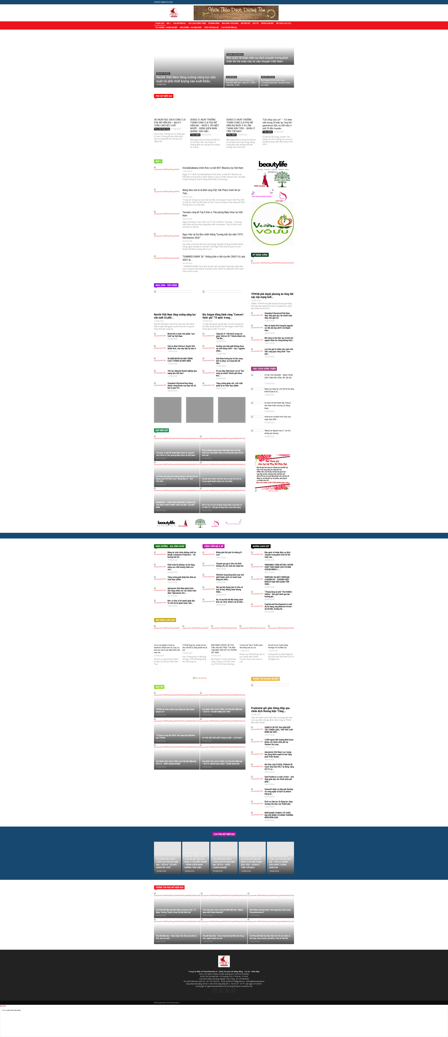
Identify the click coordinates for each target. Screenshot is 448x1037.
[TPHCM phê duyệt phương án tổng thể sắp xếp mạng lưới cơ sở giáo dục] (272, 275)
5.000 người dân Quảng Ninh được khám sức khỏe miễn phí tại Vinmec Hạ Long (279, 742)
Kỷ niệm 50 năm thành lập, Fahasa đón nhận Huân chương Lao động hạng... (277, 405)
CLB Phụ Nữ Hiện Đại (229, 27)
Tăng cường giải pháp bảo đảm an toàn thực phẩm (182, 578)
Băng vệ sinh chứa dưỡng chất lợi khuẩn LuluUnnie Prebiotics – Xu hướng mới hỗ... (182, 554)
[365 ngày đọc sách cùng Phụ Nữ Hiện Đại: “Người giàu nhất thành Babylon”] (224, 906)
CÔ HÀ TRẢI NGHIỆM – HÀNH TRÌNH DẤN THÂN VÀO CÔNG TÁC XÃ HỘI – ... (278, 378)
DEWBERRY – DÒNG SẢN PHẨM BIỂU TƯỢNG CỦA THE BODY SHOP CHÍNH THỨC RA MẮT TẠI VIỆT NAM (176, 504)
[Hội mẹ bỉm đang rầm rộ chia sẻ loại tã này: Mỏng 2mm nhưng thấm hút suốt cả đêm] (208, 590)
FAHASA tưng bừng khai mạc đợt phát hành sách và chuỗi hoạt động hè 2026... (230, 577)
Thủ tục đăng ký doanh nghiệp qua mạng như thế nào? (182, 372)
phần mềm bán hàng (14, 1010)
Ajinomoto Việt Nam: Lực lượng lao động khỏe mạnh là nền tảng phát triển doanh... (278, 754)
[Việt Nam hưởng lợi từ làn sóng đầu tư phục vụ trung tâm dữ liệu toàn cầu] (208, 361)
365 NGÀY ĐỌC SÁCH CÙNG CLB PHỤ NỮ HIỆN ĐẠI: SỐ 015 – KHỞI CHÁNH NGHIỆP (176, 762)
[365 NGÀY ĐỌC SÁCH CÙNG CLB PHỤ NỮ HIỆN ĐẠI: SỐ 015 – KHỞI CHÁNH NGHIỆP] (177, 758)
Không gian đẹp (267, 23)
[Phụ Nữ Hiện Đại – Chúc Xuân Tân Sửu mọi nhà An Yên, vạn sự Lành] (177, 932)
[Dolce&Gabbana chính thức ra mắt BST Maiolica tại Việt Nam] (166, 175)
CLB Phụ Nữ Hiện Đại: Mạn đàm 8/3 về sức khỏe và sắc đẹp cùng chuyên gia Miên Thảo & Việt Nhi (270, 937)
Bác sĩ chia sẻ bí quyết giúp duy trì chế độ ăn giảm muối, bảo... (181, 601)
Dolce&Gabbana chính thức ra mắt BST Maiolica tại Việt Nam (212, 167)
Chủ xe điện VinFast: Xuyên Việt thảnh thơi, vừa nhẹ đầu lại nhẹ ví (182, 347)
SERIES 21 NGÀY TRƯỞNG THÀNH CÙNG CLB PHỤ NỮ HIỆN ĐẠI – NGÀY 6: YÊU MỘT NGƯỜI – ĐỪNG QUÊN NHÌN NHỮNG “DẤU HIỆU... (204, 125)
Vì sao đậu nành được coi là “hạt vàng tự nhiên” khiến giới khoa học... (230, 373)
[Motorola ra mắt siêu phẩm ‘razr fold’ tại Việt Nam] (160, 337)
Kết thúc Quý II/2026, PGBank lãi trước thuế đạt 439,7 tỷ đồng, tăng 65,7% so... (279, 766)
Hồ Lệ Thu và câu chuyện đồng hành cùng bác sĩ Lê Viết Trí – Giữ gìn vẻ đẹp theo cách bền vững (222, 506)
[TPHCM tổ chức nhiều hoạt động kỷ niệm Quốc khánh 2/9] (177, 706)
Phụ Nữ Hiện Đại (179, 23)
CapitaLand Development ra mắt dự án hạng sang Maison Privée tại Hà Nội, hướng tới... (278, 606)
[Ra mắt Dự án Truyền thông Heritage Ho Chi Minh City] (281, 634)
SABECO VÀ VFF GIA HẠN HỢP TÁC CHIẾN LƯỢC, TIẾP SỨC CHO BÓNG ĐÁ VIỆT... (279, 729)
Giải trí (256, 23)
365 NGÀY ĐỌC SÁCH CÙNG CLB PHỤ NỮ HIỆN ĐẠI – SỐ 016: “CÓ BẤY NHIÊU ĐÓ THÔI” (222, 710)
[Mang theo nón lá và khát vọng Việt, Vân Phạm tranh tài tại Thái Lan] (166, 197)
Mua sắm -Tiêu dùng (230, 23)
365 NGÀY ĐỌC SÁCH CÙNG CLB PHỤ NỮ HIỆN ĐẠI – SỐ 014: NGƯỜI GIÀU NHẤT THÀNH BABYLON (222, 762)
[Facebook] (214, 990)
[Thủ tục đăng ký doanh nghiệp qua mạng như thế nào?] (160, 374)
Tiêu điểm (195, 135)
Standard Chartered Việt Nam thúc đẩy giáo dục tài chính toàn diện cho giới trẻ (278, 315)
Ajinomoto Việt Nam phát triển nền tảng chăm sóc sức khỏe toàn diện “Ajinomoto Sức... (182, 590)
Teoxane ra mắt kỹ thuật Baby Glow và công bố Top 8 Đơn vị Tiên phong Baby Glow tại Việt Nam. (176, 454)
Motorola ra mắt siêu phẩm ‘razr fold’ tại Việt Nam (181, 335)
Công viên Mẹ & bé (211, 27)
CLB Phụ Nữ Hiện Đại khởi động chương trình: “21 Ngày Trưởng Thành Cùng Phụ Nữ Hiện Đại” (176, 911)
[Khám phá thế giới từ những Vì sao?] (208, 555)
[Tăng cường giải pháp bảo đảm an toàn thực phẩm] (160, 580)
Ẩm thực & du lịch (283, 23)
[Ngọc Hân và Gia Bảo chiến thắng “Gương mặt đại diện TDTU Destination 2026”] (166, 241)
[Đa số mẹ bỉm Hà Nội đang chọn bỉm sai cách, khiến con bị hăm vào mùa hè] (208, 602)
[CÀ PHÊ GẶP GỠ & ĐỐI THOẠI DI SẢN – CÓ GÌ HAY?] (223, 732)
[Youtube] (233, 990)
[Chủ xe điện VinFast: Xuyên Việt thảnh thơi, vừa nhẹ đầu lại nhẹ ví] (160, 349)
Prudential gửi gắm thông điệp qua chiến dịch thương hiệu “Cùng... (270, 709)
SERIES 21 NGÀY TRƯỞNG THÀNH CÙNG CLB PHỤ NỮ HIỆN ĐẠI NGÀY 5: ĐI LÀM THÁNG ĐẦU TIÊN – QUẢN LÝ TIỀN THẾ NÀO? (240, 125)
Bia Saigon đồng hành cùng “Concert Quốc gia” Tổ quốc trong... (223, 316)
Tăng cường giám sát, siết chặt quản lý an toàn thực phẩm (229, 384)
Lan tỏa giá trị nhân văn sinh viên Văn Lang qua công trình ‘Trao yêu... (279, 351)
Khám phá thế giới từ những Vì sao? (229, 553)
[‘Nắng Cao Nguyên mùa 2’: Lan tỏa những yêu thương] (257, 433)
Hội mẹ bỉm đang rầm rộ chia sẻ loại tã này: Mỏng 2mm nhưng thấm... (229, 589)
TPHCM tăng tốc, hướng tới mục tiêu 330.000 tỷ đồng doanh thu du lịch (194, 647)
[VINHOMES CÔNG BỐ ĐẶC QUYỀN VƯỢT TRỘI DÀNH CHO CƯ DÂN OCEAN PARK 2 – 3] (257, 568)
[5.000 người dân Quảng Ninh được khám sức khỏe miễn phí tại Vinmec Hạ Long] (257, 743)
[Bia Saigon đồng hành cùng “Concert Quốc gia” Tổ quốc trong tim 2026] (276, 76)
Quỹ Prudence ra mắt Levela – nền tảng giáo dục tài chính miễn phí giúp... (279, 779)
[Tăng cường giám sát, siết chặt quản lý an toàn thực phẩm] (208, 386)
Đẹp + (169, 23)
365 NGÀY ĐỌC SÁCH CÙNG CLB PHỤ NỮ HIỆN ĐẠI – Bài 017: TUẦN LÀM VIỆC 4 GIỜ (170, 122)
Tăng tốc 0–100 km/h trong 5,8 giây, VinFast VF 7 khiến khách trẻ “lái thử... (230, 336)
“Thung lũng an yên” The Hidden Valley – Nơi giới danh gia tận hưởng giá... (278, 594)
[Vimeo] (227, 990)
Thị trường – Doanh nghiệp (166, 27)
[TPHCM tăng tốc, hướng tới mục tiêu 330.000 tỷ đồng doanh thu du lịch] (195, 634)
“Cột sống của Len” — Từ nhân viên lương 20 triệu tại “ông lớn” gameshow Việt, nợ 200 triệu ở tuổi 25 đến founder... (277, 124)
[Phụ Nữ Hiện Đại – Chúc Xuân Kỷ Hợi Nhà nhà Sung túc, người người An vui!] (224, 932)
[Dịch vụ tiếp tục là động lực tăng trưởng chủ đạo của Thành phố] (257, 804)
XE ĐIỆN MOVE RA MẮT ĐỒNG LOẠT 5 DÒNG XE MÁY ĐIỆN (180, 359)
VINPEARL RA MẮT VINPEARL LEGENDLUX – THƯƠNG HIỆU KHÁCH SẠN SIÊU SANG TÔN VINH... (277, 580)
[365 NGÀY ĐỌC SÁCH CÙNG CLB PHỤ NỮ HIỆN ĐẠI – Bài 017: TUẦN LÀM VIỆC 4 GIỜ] (241, 76)
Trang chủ (159, 23)
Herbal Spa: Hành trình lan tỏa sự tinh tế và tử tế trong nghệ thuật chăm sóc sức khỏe (221, 480)
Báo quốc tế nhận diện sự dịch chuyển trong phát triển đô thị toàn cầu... (277, 554)
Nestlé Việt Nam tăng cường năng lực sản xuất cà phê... (175, 316)
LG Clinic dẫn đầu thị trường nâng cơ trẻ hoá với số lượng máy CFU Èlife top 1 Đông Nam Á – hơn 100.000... (177, 478)
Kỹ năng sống (213, 23)
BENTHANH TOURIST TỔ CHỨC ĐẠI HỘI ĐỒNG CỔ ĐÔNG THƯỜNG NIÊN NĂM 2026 (279, 815)
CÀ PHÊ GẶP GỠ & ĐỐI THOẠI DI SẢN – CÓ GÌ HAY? (222, 738)
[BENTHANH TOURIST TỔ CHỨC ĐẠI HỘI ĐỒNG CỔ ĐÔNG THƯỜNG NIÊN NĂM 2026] (257, 816)
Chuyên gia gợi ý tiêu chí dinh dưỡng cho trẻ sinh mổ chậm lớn (229, 564)
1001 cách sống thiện (197, 23)
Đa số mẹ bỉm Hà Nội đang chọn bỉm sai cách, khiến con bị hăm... (230, 600)
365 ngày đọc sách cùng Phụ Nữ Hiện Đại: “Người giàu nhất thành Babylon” (223, 911)
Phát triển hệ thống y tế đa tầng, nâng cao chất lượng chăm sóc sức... (181, 567)
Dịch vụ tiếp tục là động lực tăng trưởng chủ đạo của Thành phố (278, 802)
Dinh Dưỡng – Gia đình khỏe (191, 27)
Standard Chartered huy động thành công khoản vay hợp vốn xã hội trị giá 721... (182, 385)
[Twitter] (221, 990)
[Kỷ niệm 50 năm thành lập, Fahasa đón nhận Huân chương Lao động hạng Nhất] (257, 405)
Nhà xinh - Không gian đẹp (235, 54)
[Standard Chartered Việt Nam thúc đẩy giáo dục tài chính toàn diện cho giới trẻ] (257, 316)
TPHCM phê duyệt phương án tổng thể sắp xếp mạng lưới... (272, 295)
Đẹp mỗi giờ (245, 23)
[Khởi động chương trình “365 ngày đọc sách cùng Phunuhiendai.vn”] (271, 906)
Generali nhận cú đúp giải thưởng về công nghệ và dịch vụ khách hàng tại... (279, 791)
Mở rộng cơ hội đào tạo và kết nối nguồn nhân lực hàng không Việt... (279, 339)
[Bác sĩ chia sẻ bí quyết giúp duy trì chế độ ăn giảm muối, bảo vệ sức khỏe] (160, 604)
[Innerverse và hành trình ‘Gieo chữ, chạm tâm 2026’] (257, 419)
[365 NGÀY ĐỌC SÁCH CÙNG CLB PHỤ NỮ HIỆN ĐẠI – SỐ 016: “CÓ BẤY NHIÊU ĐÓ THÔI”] (223, 706)
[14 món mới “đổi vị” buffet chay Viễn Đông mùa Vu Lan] (252, 634)
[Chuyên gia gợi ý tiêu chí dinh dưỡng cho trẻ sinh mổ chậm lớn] (208, 566)
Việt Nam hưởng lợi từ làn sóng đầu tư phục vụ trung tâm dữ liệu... (229, 360)
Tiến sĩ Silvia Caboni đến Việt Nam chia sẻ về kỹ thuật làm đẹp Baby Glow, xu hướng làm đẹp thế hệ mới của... (222, 452)
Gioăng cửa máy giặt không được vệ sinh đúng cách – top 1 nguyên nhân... (230, 348)
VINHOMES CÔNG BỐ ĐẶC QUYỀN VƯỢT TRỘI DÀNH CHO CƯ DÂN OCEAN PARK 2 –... (279, 567)
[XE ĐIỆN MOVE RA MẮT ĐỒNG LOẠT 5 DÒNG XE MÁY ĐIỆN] (160, 361)
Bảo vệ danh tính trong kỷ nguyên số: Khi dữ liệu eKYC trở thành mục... (279, 327)
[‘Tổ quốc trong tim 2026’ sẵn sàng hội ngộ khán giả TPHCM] (177, 732)
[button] (292, 2)
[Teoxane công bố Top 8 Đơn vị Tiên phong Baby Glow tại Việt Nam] (166, 219)
